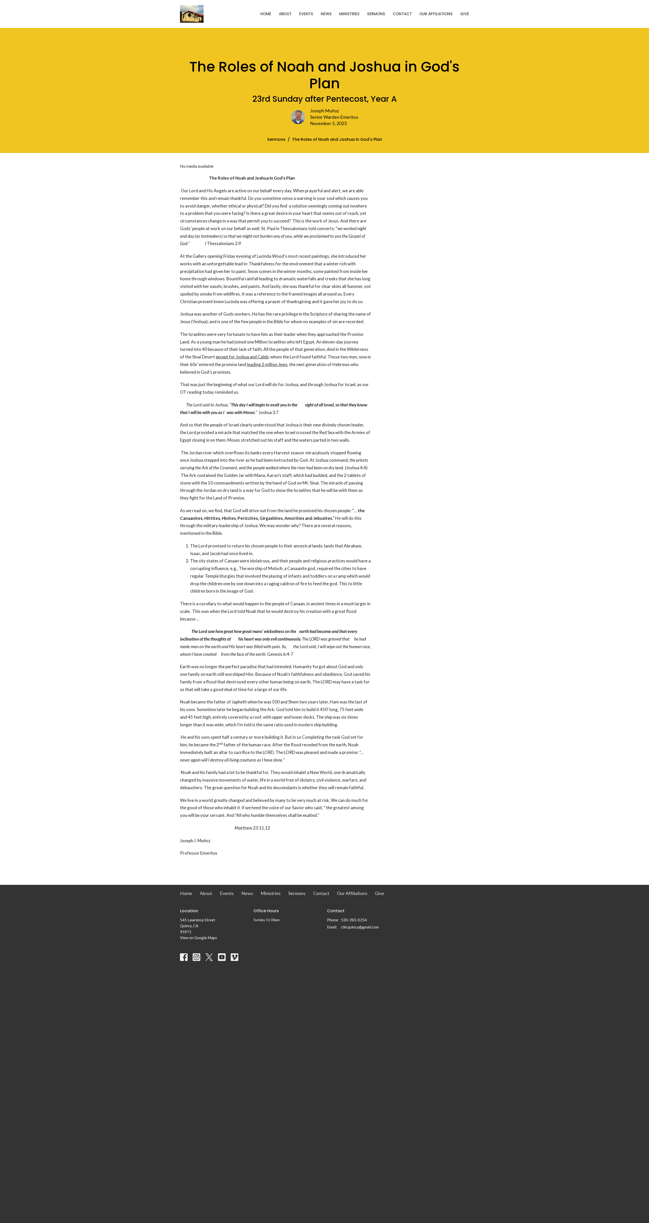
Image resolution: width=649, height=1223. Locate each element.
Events (306, 13)
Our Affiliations (436, 13)
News (326, 13)
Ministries (349, 13)
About (285, 13)
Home (265, 13)
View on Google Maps (198, 937)
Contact (402, 13)
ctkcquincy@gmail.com (360, 927)
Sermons (376, 13)
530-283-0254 (354, 920)
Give (464, 13)
